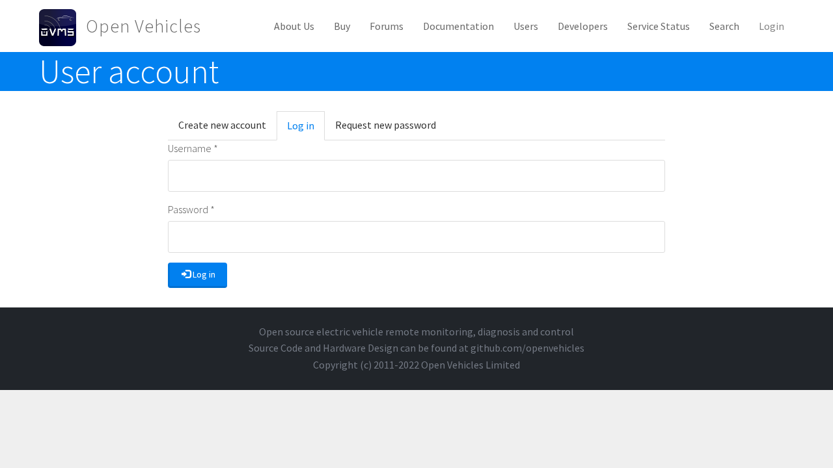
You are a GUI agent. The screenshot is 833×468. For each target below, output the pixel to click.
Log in (306, 129)
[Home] (62, 26)
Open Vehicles (143, 26)
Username (193, 148)
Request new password (385, 124)
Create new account (222, 124)
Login (771, 26)
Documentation (458, 26)
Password (191, 209)
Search (724, 26)
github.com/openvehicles (527, 347)
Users (525, 26)
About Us (294, 26)
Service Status (658, 26)
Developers (583, 26)
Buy (342, 26)
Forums (386, 26)
